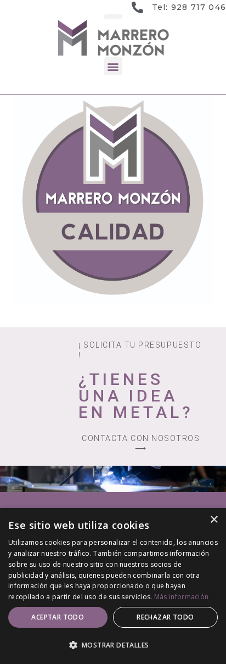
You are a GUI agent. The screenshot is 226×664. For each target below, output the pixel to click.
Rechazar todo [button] (165, 617)
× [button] (214, 520)
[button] (113, 66)
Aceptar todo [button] (57, 617)
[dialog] (113, 586)
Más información (181, 596)
